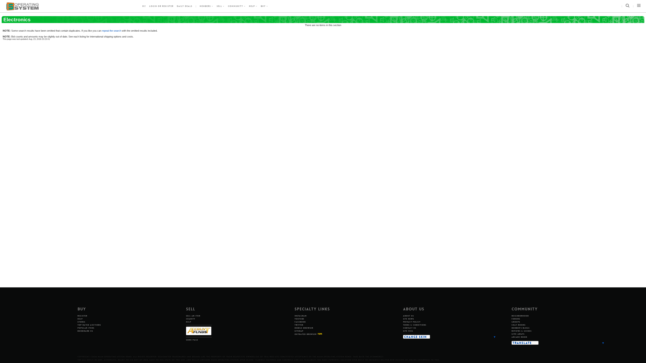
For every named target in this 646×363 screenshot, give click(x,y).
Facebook (300, 322)
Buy (263, 6)
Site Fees (408, 331)
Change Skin (415, 337)
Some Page (192, 340)
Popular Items (86, 328)
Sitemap (299, 331)
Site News (408, 319)
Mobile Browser (304, 328)
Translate (522, 343)
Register (82, 316)
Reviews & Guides (522, 331)
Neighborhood (520, 316)
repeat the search (111, 30)
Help (252, 6)
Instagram (301, 316)
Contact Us (409, 328)
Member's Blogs (521, 328)
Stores (81, 322)
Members (206, 6)
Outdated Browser (306, 334)
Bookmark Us (85, 331)
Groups (516, 322)
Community (236, 6)
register (167, 6)
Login (153, 6)
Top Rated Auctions (89, 325)
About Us (408, 316)
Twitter (299, 325)
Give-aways (518, 334)
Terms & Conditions (414, 325)
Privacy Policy (412, 322)
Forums (516, 319)
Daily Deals (184, 6)
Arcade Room (519, 337)
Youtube (299, 319)
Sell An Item (193, 316)
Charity (190, 319)
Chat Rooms (519, 325)
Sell (220, 6)
